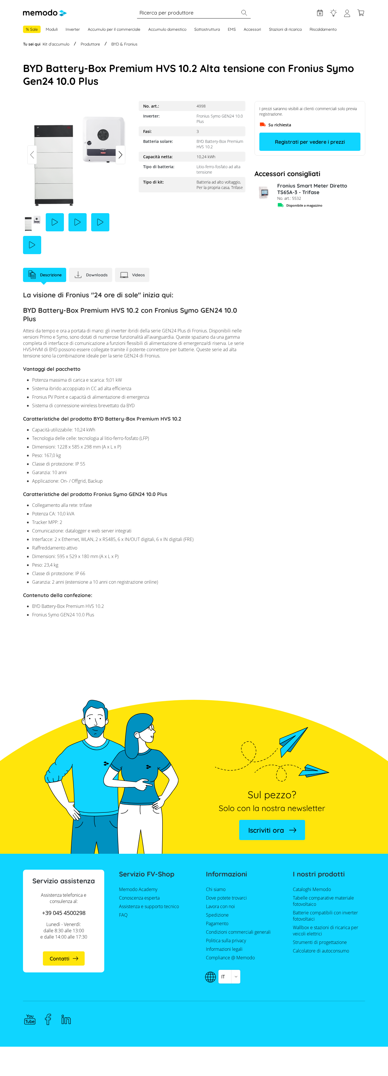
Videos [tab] (138, 274)
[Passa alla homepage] (45, 12)
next (120, 154)
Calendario (319, 12)
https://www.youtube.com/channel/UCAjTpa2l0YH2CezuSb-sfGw (30, 1019)
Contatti (59, 958)
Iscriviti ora (266, 830)
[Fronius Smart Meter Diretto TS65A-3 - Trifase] (264, 191)
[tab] (44, 275)
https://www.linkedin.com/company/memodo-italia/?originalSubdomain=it (66, 1019)
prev (32, 154)
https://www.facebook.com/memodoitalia (48, 1019)
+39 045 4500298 (63, 913)
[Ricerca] (244, 12)
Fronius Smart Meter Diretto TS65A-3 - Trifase (312, 189)
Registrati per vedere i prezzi (310, 142)
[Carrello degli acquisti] (360, 12)
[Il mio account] (347, 15)
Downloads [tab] (97, 274)
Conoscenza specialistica (333, 12)
